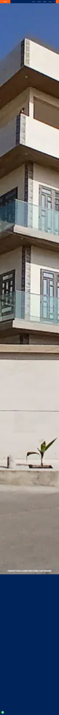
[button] (2, 712)
